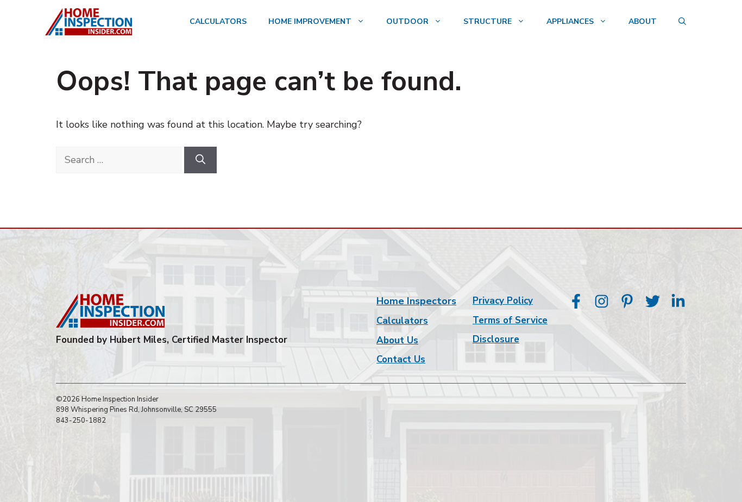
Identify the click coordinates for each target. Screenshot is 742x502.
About (642, 21)
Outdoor (407, 21)
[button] (682, 21)
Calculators (218, 21)
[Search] (200, 160)
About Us (397, 340)
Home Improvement (309, 21)
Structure (487, 21)
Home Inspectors (416, 301)
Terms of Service (510, 320)
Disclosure (496, 339)
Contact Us (400, 359)
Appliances (570, 21)
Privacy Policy (503, 300)
